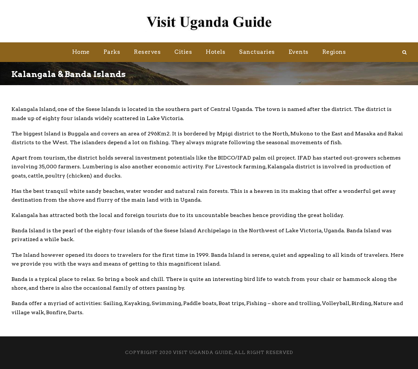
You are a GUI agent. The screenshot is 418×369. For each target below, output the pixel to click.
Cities (183, 52)
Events (299, 52)
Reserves (147, 52)
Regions (334, 52)
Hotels (215, 52)
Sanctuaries (257, 52)
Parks (112, 52)
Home (81, 52)
